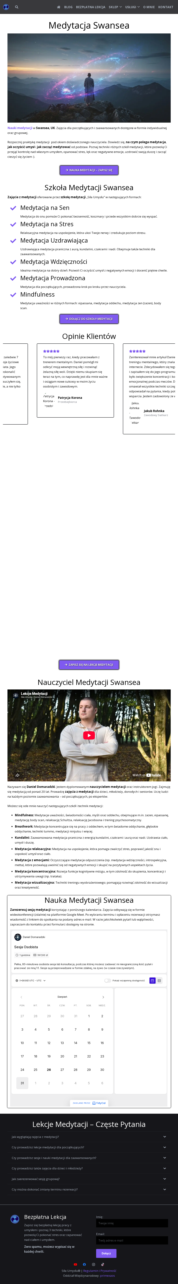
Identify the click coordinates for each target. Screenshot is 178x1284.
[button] (16, 7)
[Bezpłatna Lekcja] (17, 1219)
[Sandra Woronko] (129, 412)
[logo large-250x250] (6, 7)
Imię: (99, 1217)
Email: (100, 1234)
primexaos (107, 1276)
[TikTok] (103, 1264)
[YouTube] (75, 1264)
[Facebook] (84, 1264)
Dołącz (106, 1253)
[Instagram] (93, 1264)
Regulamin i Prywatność (99, 1271)
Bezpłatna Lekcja (45, 1216)
